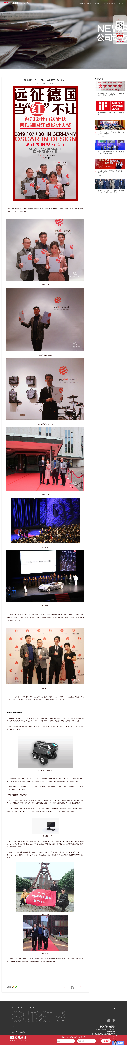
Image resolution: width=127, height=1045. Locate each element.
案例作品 (14, 1032)
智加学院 (22, 1032)
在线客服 (120, 36)
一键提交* (106, 1041)
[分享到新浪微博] (13, 987)
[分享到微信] (16, 987)
